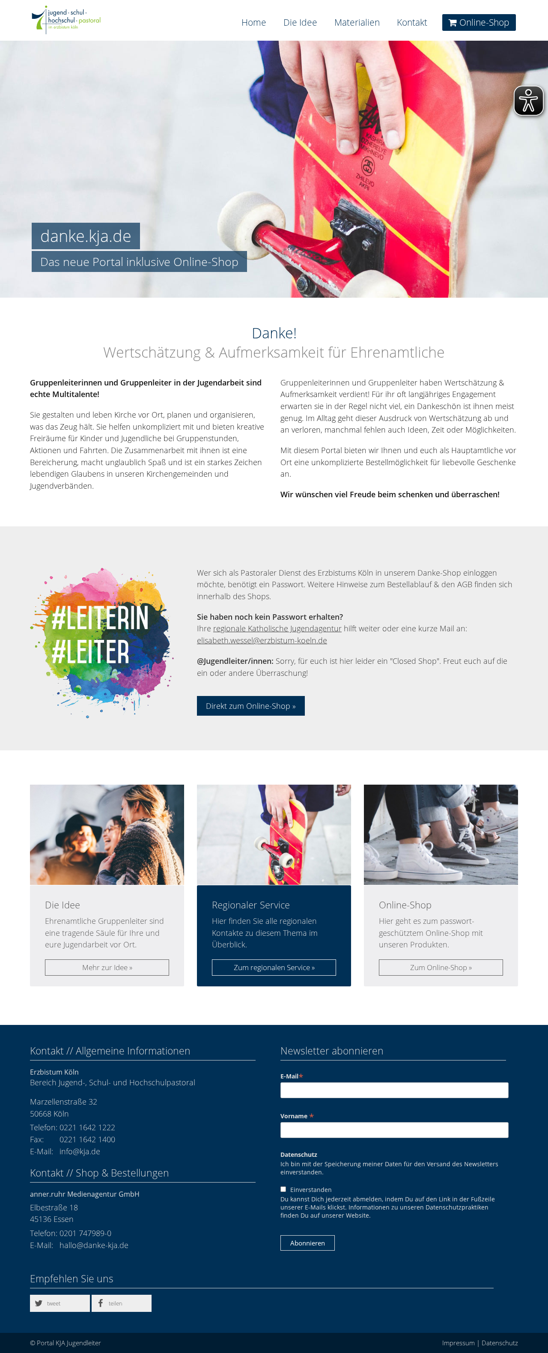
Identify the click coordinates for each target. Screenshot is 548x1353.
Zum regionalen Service (272, 967)
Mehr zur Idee (105, 967)
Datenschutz (298, 1154)
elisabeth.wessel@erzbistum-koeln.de (262, 640)
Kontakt (412, 22)
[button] (60, 1303)
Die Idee (300, 22)
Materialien (357, 22)
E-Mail (292, 1076)
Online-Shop (484, 22)
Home (253, 22)
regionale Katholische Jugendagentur (277, 628)
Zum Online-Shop (438, 967)
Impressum (458, 1342)
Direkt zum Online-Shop (248, 706)
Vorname (297, 1116)
